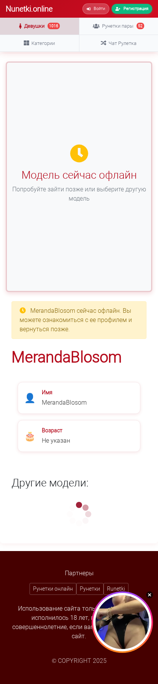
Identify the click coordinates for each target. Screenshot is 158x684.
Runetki (116, 589)
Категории (43, 43)
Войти (99, 8)
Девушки (41, 26)
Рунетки (90, 589)
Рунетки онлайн (53, 589)
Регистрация (135, 8)
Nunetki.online (29, 8)
